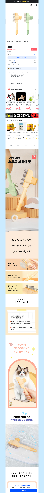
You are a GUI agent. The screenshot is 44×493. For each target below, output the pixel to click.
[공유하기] (36, 41)
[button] (21, 1)
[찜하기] (14, 100)
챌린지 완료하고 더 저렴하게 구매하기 (22, 485)
